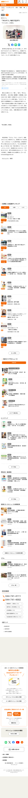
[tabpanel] (14, 33)
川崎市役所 (6, 629)
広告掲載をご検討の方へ (8, 757)
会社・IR (19, 2)
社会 (21, 7)
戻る (3, 10)
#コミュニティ (5, 158)
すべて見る (13, 467)
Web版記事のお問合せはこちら (14, 616)
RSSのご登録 (14, 733)
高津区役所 (6, 626)
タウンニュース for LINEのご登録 (13, 697)
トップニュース (10, 7)
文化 (17, 7)
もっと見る (13, 353)
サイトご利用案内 (19, 763)
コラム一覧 (13, 585)
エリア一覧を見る (14, 413)
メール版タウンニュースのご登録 (13, 701)
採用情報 (5, 760)
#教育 (11, 158)
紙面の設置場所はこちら (12, 613)
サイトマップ (14, 764)
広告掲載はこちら (11, 610)
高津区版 (3, 5)
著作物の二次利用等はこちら (13, 607)
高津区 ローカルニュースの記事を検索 (14, 553)
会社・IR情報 (6, 754)
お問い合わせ (15, 749)
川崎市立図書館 (8, 631)
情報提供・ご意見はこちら (13, 603)
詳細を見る (13, 723)
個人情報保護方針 (9, 763)
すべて (2, 7)
